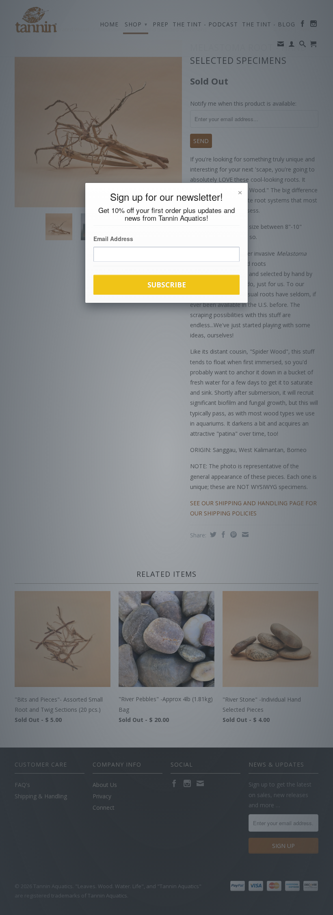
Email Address (113, 239)
